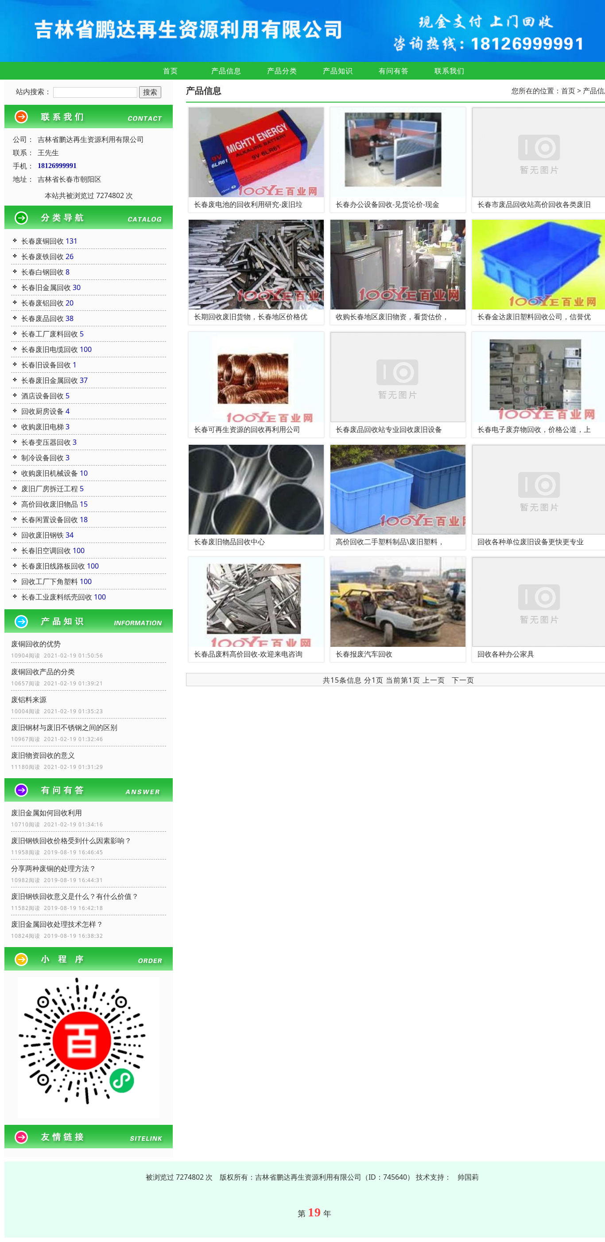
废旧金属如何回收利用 (46, 813)
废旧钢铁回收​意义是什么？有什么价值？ (75, 896)
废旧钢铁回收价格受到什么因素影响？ (71, 840)
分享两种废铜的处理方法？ (53, 868)
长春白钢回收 (42, 272)
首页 (170, 71)
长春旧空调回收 (46, 550)
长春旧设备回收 (46, 365)
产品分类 (282, 71)
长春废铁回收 (42, 256)
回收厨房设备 (42, 411)
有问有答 (394, 71)
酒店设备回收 (42, 396)
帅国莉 (468, 1177)
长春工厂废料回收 (49, 334)
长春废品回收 (42, 318)
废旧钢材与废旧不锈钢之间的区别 (64, 727)
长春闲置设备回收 (49, 519)
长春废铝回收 (42, 303)
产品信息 (226, 71)
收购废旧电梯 (42, 427)
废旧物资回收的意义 (43, 755)
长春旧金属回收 (46, 287)
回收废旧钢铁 (42, 535)
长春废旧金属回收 (49, 380)
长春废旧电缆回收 (49, 349)
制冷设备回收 (42, 457)
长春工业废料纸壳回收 (56, 597)
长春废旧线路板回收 (53, 566)
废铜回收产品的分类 (43, 671)
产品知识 (338, 71)
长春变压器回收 (46, 442)
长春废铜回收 (42, 241)
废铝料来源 (29, 699)
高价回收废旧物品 (49, 504)
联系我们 (449, 71)
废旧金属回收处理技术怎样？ (57, 924)
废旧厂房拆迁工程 (49, 488)
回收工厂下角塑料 (49, 581)
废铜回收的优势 (36, 644)
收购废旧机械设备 (49, 473)
